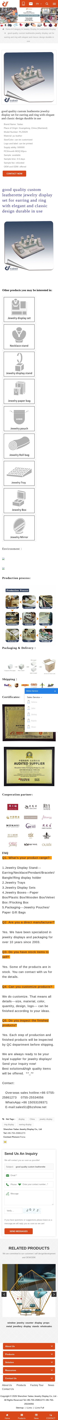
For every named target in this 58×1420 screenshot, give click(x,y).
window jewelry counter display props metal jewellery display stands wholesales (29, 1324)
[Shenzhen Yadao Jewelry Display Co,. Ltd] (5, 4)
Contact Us (8, 1389)
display (22, 1119)
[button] (24, 23)
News (51, 1385)
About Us (7, 1385)
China (32, 1119)
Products (21, 1385)
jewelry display (46, 1119)
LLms (29, 1407)
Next (54, 1294)
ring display (9, 1124)
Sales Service (33, 697)
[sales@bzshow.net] (5, 1142)
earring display (25, 1124)
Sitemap (20, 1407)
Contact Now (14, 173)
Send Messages (19, 1231)
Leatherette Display (47, 29)
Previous (4, 1294)
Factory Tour (36, 1385)
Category (17, 29)
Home (8, 29)
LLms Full (39, 1407)
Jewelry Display (30, 29)
